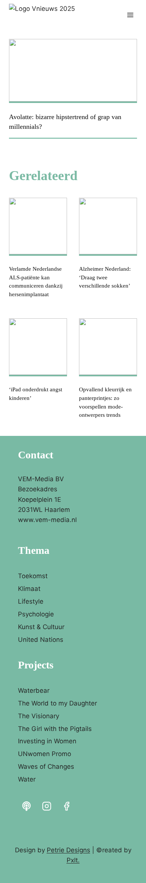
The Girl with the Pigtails (55, 728)
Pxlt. (73, 860)
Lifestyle (30, 601)
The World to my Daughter (57, 703)
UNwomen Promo (44, 754)
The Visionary (38, 716)
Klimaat (29, 588)
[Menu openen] (130, 15)
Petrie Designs (68, 850)
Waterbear (33, 690)
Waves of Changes (46, 766)
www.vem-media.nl (47, 520)
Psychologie (36, 614)
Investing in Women (47, 741)
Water (27, 779)
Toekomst (33, 576)
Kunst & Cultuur (41, 627)
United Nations (40, 639)
